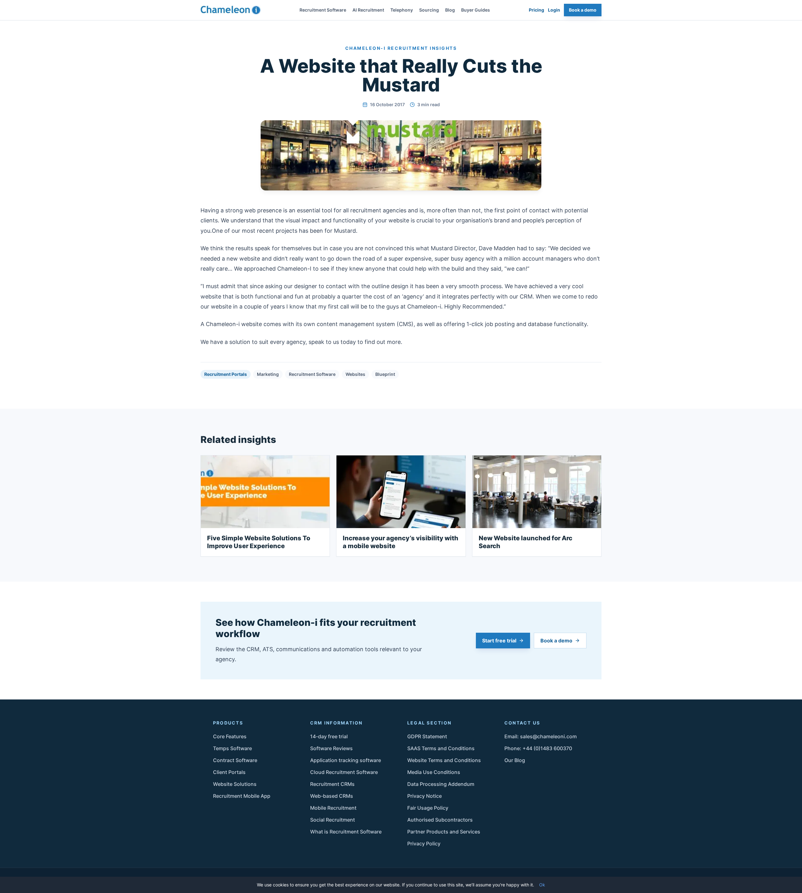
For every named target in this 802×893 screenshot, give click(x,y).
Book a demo (582, 10)
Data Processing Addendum (440, 784)
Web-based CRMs (331, 796)
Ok (542, 884)
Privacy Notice (424, 796)
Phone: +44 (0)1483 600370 (538, 748)
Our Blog (514, 760)
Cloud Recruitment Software (344, 772)
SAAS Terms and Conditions (441, 748)
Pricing (536, 10)
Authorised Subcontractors (440, 820)
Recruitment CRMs (332, 784)
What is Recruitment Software (346, 831)
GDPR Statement (427, 736)
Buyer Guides (475, 10)
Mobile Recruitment (333, 808)
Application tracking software (345, 760)
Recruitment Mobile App (241, 796)
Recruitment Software (322, 10)
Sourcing (429, 10)
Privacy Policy (423, 843)
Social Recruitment (332, 820)
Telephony (401, 10)
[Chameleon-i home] (230, 10)
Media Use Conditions (433, 772)
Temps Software (232, 748)
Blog (450, 10)
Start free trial (499, 640)
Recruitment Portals (225, 374)
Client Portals (229, 772)
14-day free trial (329, 736)
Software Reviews (331, 748)
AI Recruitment (368, 10)
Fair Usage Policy (427, 808)
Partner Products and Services (443, 831)
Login (554, 10)
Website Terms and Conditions (444, 760)
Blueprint (385, 374)
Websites (355, 374)
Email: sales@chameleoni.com (540, 736)
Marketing (268, 374)
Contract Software (235, 760)
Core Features (230, 736)
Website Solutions (235, 784)
